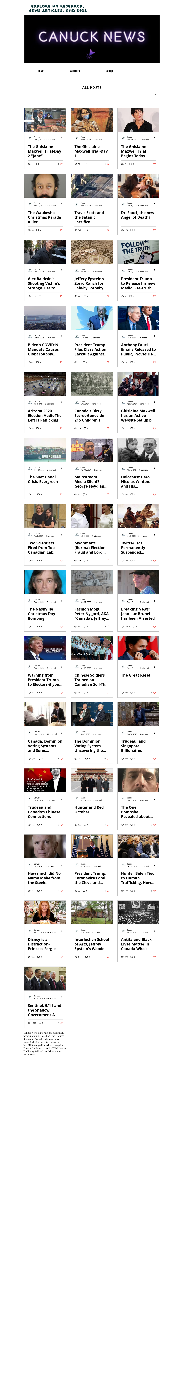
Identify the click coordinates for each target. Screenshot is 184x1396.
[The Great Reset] (138, 648)
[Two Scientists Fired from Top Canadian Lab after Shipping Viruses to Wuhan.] (45, 516)
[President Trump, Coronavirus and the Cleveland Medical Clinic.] (92, 846)
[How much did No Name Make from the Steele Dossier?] (45, 846)
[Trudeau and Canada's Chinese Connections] (45, 780)
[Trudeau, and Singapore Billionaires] (138, 714)
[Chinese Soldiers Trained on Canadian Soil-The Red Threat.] (92, 648)
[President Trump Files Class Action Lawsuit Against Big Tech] (92, 318)
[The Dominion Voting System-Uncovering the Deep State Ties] (92, 714)
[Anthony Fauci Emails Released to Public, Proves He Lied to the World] (138, 318)
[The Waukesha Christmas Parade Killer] (45, 186)
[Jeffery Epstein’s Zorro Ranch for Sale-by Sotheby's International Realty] (92, 252)
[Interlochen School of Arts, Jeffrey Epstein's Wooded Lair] (92, 912)
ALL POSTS (92, 87)
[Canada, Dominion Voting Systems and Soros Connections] (45, 714)
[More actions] (62, 138)
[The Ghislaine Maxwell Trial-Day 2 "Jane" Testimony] (45, 120)
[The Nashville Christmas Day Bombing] (45, 582)
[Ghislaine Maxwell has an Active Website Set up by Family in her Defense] (138, 384)
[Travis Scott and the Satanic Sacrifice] (92, 186)
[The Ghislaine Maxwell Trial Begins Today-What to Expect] (138, 120)
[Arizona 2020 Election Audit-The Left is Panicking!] (45, 384)
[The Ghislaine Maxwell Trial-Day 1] (92, 120)
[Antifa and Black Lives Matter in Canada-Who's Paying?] (138, 912)
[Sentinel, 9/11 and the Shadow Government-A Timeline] (45, 978)
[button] (155, 95)
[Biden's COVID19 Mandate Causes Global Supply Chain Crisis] (45, 318)
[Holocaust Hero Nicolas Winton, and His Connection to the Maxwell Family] (138, 450)
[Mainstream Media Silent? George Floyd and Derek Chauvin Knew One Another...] (92, 450)
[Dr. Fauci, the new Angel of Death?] (138, 186)
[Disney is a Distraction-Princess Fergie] (45, 912)
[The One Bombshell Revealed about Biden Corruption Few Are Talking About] (138, 780)
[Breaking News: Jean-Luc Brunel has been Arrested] (138, 582)
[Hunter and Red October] (92, 780)
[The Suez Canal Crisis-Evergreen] (45, 450)
